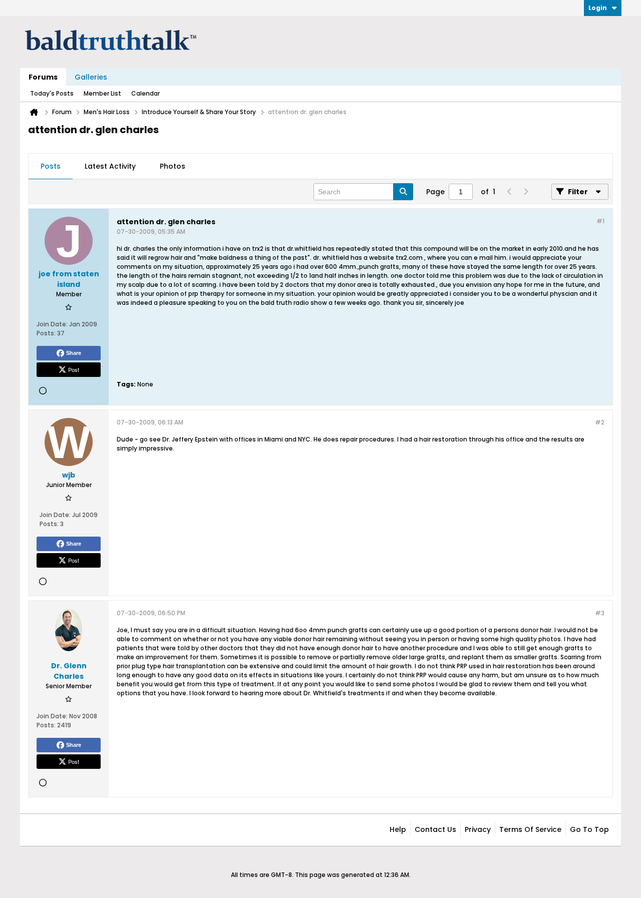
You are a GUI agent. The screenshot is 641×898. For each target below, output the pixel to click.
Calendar (145, 93)
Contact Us (435, 829)
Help (398, 829)
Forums (43, 77)
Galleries (91, 77)
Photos (172, 166)
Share (73, 353)
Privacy (478, 829)
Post (73, 369)
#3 (599, 613)
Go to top (589, 829)
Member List (102, 93)
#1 (600, 221)
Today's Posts (52, 93)
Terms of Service (530, 829)
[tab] (51, 167)
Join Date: (52, 324)
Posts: (46, 333)
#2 (599, 422)
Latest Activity (110, 166)
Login (597, 8)
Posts (51, 166)
